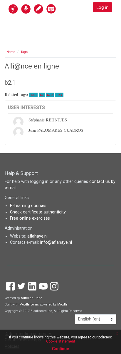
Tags (24, 52)
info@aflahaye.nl (56, 242)
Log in (102, 7)
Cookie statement (60, 341)
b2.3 (33, 95)
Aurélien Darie (31, 298)
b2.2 (50, 95)
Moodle (62, 304)
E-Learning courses (28, 205)
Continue (60, 348)
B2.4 (59, 95)
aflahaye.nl (37, 236)
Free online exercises (30, 218)
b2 (41, 95)
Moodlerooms (29, 304)
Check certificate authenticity (38, 212)
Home (10, 52)
